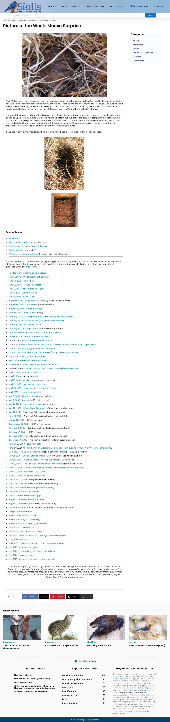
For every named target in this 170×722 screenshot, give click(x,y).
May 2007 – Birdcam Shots (22, 332)
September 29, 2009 (18, 507)
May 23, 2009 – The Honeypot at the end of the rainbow (36, 463)
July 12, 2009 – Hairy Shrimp (22, 479)
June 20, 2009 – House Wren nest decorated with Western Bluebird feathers (46, 467)
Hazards (132, 642)
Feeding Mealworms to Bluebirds (30, 691)
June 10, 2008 (15, 416)
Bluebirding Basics (23, 675)
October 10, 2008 (17, 428)
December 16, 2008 (18, 439)
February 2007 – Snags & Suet (23, 328)
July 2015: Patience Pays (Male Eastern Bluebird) (32, 559)
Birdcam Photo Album (50, 332)
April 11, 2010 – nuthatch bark (22, 515)
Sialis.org (133, 690)
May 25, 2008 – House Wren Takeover (27, 408)
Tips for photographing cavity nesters (27, 272)
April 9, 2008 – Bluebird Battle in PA (25, 372)
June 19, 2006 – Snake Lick (21, 280)
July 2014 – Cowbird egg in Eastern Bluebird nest (32, 551)
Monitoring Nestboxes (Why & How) (32, 678)
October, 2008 (16, 435)
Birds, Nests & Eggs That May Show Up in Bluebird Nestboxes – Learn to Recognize (34, 687)
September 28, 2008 (18, 424)
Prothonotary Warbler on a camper (44, 447)
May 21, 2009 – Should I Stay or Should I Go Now (31, 455)
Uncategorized (9, 642)
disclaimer (117, 711)
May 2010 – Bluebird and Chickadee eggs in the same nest (37, 535)
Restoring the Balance (99, 645)
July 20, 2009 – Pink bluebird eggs (25, 495)
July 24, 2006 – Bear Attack (22, 296)
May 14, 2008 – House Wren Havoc (25, 404)
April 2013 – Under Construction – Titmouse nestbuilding (36, 543)
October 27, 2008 (17, 432)
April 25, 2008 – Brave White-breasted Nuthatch (32, 388)
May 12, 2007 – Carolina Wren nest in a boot (30, 336)
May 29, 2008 (15, 412)
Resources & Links (23, 682)
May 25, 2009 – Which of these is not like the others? (34, 459)
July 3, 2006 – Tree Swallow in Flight (26, 288)
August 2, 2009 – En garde (21, 503)
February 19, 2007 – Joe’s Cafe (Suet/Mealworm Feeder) (36, 320)
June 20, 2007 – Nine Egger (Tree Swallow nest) (32, 348)
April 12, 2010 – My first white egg (24, 519)
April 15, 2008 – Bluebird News (23, 380)
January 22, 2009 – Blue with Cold (25, 443)
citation (144, 690)
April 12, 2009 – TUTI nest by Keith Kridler (28, 523)
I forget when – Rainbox (20, 511)
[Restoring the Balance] (106, 627)
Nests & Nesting (9, 20)
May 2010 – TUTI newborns (21, 527)
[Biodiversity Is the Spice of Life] (64, 627)
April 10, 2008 (15, 376)
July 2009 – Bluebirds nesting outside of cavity (31, 487)
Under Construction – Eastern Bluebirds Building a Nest (52, 368)
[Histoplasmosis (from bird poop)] (148, 627)
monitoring (28, 101)
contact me (30, 266)
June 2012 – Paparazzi (19, 539)
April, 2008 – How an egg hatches (25, 392)
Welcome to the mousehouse (24, 254)
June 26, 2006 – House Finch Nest (25, 284)
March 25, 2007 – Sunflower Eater (25, 324)
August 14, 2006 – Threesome (23, 304)
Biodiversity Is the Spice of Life (61, 645)
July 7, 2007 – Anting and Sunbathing (27, 356)
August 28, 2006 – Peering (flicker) (25, 308)
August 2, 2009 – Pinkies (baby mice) (27, 499)
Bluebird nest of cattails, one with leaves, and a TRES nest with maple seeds (58, 344)
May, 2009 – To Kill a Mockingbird (24, 451)
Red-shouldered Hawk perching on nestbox (30, 360)
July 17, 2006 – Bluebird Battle (23, 292)
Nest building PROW (73, 447)
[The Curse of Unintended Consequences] (22, 627)
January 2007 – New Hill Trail (22, 312)
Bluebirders (92, 642)
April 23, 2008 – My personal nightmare (27, 384)
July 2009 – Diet (16, 483)
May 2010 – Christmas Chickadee (25, 531)
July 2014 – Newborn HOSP (21, 555)
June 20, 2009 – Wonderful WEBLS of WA (28, 471)
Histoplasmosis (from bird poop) (147, 645)
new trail (40, 101)
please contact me (121, 678)
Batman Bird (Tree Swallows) (38, 340)
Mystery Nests (22, 20)
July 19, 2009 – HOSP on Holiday (24, 491)
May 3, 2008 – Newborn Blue (22, 396)
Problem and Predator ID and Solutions (28, 246)
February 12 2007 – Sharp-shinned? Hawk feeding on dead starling (41, 316)
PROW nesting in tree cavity (98, 447)
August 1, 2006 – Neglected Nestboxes (27, 300)
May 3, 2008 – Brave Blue (21, 400)
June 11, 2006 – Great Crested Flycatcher (29, 276)
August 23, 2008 (16, 420)
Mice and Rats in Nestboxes (22, 242)
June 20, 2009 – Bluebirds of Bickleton (27, 475)
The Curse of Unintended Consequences (16, 646)
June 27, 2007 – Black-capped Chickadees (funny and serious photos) (43, 352)
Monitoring (14, 238)
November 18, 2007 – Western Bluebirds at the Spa (33, 364)
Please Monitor (16, 250)
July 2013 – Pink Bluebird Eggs (23, 547)
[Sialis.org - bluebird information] (23, 7)
